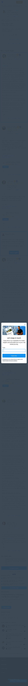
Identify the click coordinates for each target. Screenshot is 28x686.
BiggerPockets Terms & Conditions (9, 360)
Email (3, 347)
